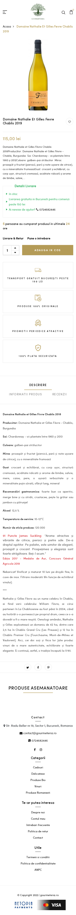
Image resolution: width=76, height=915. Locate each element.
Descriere (38, 385)
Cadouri (38, 767)
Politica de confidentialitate (38, 863)
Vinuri (38, 786)
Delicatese (38, 773)
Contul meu (38, 818)
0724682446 (47, 209)
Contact (38, 837)
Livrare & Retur (13, 238)
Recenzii (59, 394)
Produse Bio (38, 780)
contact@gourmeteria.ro (39, 733)
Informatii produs (25, 394)
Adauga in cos (47, 250)
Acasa (7, 26)
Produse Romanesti (38, 792)
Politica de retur (38, 831)
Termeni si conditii (38, 857)
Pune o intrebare (38, 238)
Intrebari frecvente (38, 825)
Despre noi (38, 812)
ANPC (38, 870)
